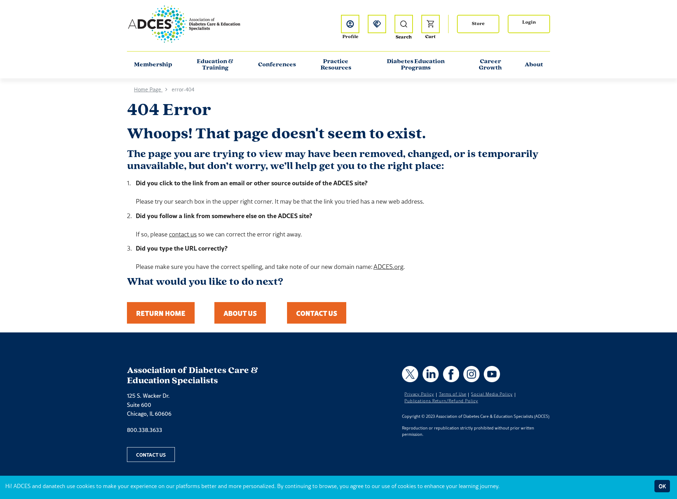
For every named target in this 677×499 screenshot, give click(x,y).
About (534, 65)
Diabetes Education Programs (416, 65)
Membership (153, 65)
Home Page (148, 89)
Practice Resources (336, 65)
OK (662, 486)
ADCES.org (388, 266)
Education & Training (215, 65)
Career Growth (490, 65)
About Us (240, 313)
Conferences (277, 65)
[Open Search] (404, 24)
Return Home (160, 313)
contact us (183, 234)
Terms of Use (452, 394)
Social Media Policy (491, 394)
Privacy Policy (419, 394)
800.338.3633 (144, 430)
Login (529, 22)
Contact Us (316, 313)
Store (478, 23)
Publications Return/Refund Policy (441, 401)
